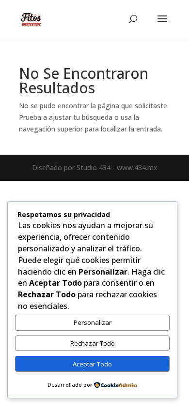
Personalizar (92, 322)
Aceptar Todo (92, 364)
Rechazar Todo (92, 343)
